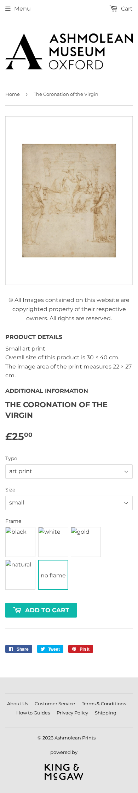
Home (12, 94)
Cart (126, 8)
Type (11, 458)
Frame (13, 521)
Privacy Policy (72, 712)
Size (10, 490)
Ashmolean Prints (75, 738)
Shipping (105, 712)
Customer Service (55, 703)
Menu (22, 8)
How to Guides (33, 712)
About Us (17, 703)
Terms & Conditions (104, 703)
